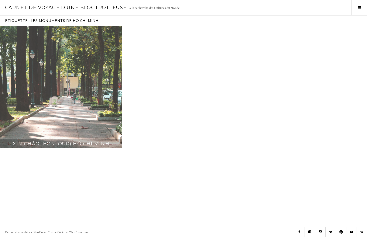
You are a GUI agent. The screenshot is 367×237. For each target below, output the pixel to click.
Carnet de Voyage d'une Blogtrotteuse (66, 7)
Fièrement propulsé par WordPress (25, 232)
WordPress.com (78, 232)
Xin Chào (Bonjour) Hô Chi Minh (61, 144)
